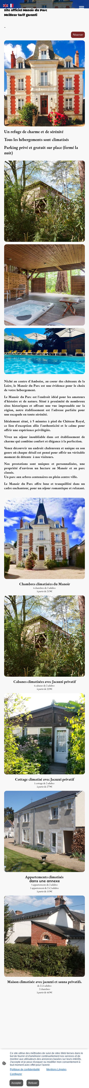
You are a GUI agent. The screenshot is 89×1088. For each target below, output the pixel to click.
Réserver (78, 35)
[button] (5, 5)
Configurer (16, 1074)
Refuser (32, 1083)
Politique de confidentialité (25, 1069)
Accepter (16, 1083)
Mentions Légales (56, 1069)
